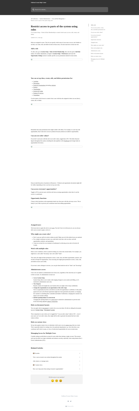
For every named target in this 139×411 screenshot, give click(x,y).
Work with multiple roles (96, 48)
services (41, 93)
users (53, 228)
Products (35, 93)
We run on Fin (70, 406)
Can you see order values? (97, 32)
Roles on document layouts (97, 53)
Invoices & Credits (38, 91)
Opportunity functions (96, 39)
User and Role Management (58, 18)
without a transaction (52, 301)
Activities (35, 81)
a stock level (54, 299)
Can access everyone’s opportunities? (96, 35)
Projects (35, 87)
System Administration (45, 18)
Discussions (36, 83)
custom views (68, 325)
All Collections (34, 18)
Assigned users (94, 42)
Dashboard (67, 141)
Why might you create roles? (97, 45)
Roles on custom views (96, 56)
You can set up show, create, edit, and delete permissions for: (98, 28)
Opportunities (36, 89)
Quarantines (36, 95)
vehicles (53, 85)
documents (45, 308)
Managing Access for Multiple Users (98, 59)
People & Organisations (39, 85)
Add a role (93, 25)
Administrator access (95, 50)
